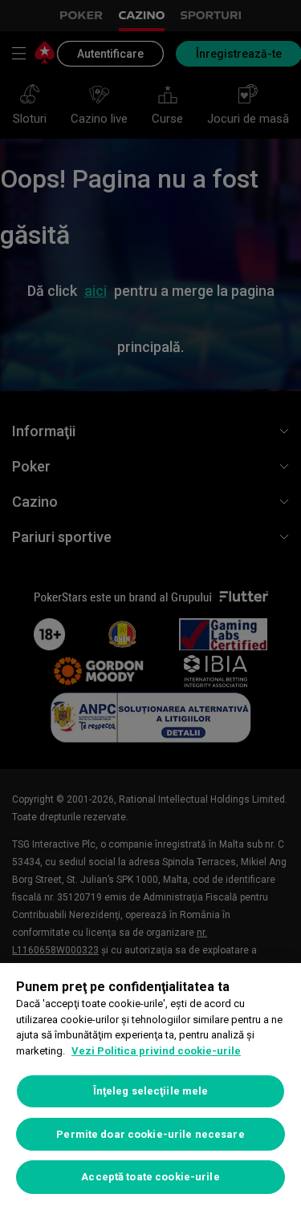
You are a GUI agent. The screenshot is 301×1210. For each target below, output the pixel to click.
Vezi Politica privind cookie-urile (156, 1051)
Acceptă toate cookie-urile (150, 1177)
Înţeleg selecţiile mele (151, 1091)
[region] (150, 1086)
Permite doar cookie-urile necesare (150, 1134)
